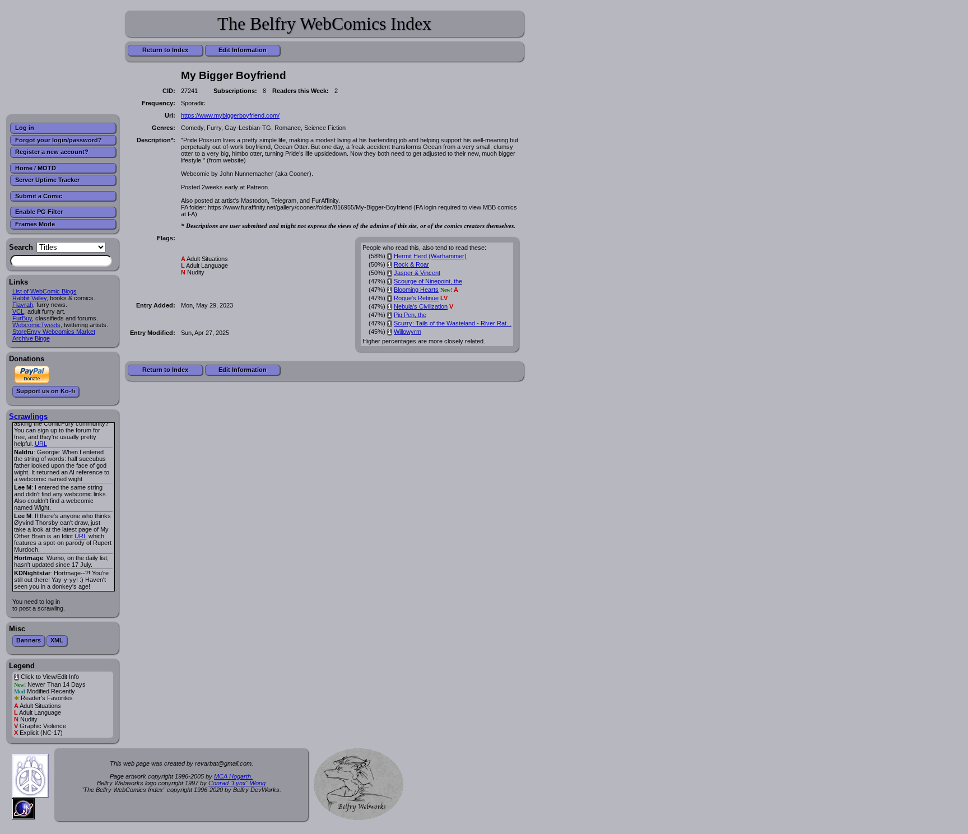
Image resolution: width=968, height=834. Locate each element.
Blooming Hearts (416, 289)
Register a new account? (52, 151)
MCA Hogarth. (233, 776)
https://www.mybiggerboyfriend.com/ (230, 115)
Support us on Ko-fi (45, 391)
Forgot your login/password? (58, 140)
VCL (18, 311)
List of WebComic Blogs (44, 291)
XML (56, 640)
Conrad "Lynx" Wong (237, 783)
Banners (28, 640)
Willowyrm (407, 331)
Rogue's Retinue (416, 298)
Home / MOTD (35, 168)
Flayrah (22, 304)
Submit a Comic (38, 196)
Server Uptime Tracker (47, 179)
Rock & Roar (411, 264)
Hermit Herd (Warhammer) (430, 256)
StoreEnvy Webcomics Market (53, 331)
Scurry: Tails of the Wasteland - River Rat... (452, 323)
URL (41, 443)
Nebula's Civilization (421, 306)
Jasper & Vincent (417, 272)
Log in (24, 127)
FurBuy (22, 318)
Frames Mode (35, 224)
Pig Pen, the (410, 314)
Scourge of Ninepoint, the (428, 281)
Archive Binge (31, 338)
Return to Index (165, 49)
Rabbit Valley (29, 298)
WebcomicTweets (36, 325)
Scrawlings (28, 416)
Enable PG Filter (39, 211)
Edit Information (242, 49)
